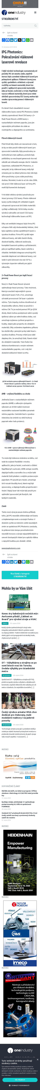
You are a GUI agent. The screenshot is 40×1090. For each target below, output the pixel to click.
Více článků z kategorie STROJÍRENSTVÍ (20, 575)
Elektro (5, 623)
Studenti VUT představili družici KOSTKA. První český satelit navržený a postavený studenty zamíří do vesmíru (19, 815)
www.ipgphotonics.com (11, 548)
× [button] (37, 1059)
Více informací (6, 1075)
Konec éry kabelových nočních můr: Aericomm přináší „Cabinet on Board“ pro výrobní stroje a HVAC (20, 616)
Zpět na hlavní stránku (12, 34)
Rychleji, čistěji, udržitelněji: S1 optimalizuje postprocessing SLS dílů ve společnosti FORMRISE (18, 804)
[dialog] (20, 1073)
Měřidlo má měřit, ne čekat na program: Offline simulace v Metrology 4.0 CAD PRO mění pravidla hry (20, 793)
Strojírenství (6, 675)
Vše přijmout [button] (20, 1080)
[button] (20, 1085)
